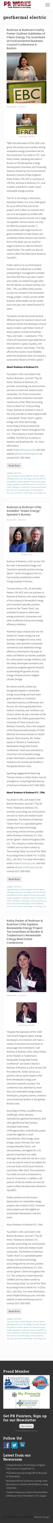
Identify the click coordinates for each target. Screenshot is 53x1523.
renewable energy (23, 490)
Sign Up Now (26, 1426)
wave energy (37, 493)
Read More (15, 466)
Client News (18, 473)
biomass (36, 476)
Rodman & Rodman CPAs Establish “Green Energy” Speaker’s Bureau (24, 510)
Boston (42, 476)
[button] (47, 4)
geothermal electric (16, 481)
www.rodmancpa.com (29, 453)
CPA (41, 479)
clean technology (25, 479)
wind (44, 493)
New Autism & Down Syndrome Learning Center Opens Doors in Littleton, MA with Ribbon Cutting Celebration (27, 1484)
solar (8, 493)
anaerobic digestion (25, 476)
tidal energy (28, 493)
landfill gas (15, 487)
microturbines (25, 487)
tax (12, 493)
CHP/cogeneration (13, 479)
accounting (14, 476)
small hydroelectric (36, 490)
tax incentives (18, 493)
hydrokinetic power (28, 484)
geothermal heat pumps (32, 481)
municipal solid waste (38, 487)
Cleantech (35, 479)
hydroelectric (16, 484)
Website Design (41, 1517)
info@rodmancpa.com (24, 449)
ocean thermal (12, 490)
